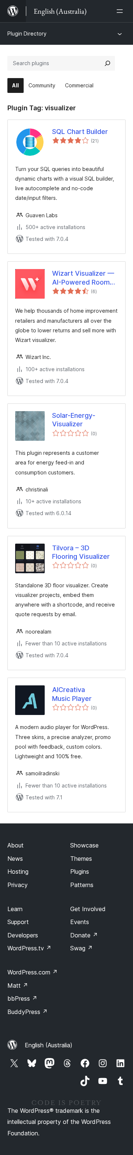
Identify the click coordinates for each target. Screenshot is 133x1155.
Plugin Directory (27, 33)
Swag (81, 948)
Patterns (81, 885)
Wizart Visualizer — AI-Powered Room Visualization (83, 277)
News (15, 858)
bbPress (22, 998)
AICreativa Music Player (72, 694)
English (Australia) (48, 1045)
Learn (15, 909)
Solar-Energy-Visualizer (73, 420)
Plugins (79, 871)
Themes (81, 858)
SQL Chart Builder (80, 131)
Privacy (17, 885)
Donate (84, 935)
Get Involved (88, 909)
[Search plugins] (107, 63)
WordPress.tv (29, 948)
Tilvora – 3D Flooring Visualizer (81, 552)
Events (79, 922)
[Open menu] (121, 11)
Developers (22, 935)
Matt (17, 985)
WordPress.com (32, 972)
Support (18, 922)
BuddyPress (27, 1011)
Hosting (17, 871)
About (15, 845)
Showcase (84, 845)
